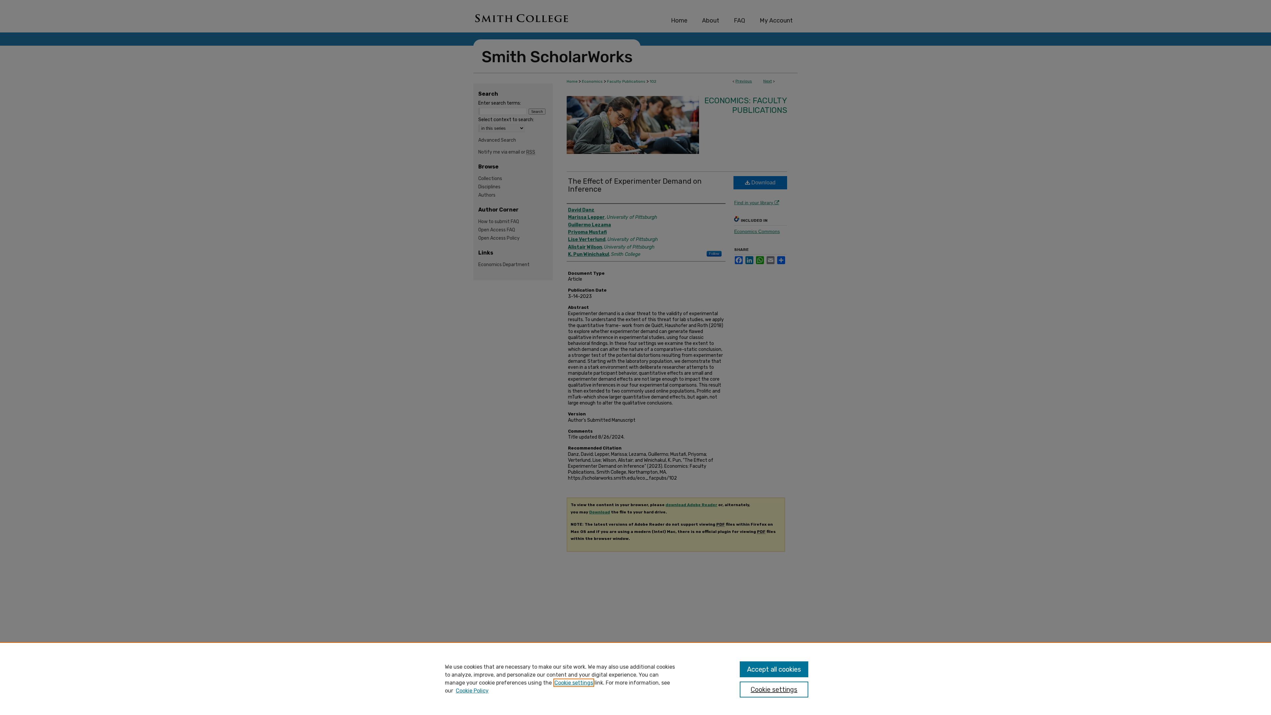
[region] (635, 678)
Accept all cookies (774, 669)
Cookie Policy (472, 691)
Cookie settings (573, 683)
